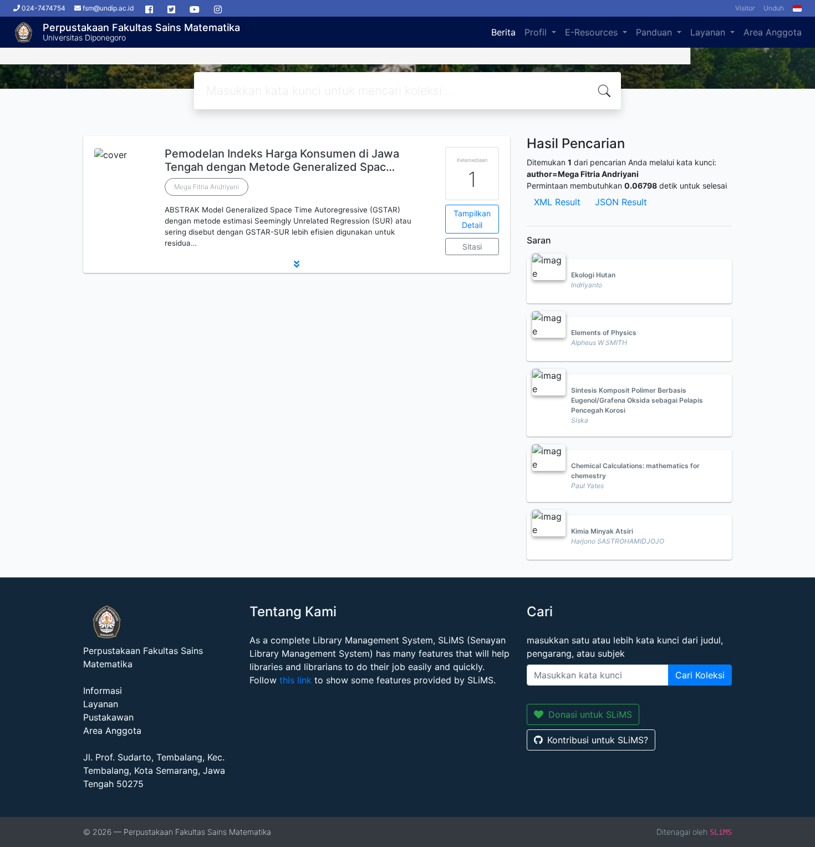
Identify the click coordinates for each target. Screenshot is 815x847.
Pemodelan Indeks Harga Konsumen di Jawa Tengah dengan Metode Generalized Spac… (282, 160)
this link (295, 680)
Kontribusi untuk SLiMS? (597, 739)
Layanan (709, 32)
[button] (296, 264)
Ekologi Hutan (593, 275)
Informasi (102, 690)
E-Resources (592, 32)
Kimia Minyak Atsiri (602, 531)
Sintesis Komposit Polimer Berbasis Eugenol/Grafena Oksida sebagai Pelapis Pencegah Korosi (637, 400)
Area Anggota (772, 32)
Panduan (655, 32)
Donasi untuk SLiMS (590, 714)
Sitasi (472, 246)
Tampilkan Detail (472, 219)
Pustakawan (108, 717)
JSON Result (621, 201)
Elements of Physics (603, 332)
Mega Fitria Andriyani (206, 186)
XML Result (557, 201)
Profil (536, 32)
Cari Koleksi (700, 675)
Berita (503, 32)
